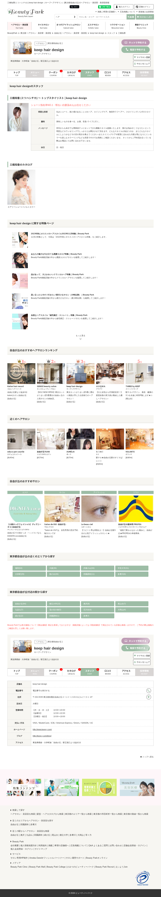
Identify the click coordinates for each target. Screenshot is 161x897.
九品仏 (29, 835)
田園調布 (24, 824)
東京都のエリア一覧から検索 (78, 814)
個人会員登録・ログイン (22, 849)
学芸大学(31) (123, 568)
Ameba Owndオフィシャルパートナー (46, 858)
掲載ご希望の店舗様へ (107, 12)
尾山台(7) (122, 604)
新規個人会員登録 (146, 12)
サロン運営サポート (75, 858)
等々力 (88, 835)
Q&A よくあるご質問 (98, 845)
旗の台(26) (53, 574)
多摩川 (86, 616)
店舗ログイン (144, 7)
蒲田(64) (18, 568)
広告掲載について (127, 12)
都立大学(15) (54, 604)
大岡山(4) (122, 610)
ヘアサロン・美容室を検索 (23, 814)
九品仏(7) (19, 610)
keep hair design (40, 684)
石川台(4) (87, 610)
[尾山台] (129, 399)
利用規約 (43, 845)
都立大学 (64, 835)
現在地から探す (146, 17)
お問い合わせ (116, 845)
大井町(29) (19, 574)
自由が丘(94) (20, 604)
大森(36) (53, 568)
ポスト (76, 7)
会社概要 (15, 845)
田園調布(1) (54, 616)
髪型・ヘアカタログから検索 (50, 814)
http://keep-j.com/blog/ (42, 736)
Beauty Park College (56, 867)
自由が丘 (15, 824)
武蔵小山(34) (88, 568)
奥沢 (22, 835)
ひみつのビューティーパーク (80, 867)
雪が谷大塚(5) (55, 610)
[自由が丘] (11, 399)
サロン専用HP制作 (19, 858)
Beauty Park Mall (37, 867)
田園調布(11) (88, 574)
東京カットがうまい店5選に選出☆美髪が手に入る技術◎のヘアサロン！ (80, 395)
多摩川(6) (122, 574)
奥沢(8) (86, 604)
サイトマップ (41, 849)
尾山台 (55, 835)
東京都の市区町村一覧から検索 (107, 814)
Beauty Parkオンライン (97, 858)
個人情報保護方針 (28, 845)
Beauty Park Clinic (19, 867)
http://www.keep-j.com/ (42, 729)
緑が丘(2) (19, 616)
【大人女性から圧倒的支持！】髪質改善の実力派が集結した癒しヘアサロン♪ (109, 395)
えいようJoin (122, 867)
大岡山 (81, 835)
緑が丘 (47, 835)
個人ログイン (124, 7)
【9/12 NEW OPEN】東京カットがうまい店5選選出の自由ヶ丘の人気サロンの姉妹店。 (51, 395)
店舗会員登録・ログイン (135, 845)
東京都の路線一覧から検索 (136, 814)
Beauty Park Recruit (104, 867)
